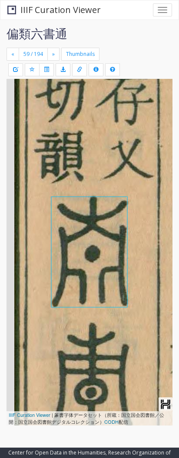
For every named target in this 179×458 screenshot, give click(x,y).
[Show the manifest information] (96, 69)
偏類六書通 (37, 33)
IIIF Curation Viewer (60, 10)
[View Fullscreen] (18, 122)
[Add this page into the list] (32, 69)
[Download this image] (63, 69)
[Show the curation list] (46, 69)
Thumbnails (80, 54)
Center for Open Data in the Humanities (57, 452)
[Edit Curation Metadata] (15, 69)
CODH (111, 421)
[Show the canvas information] (79, 69)
